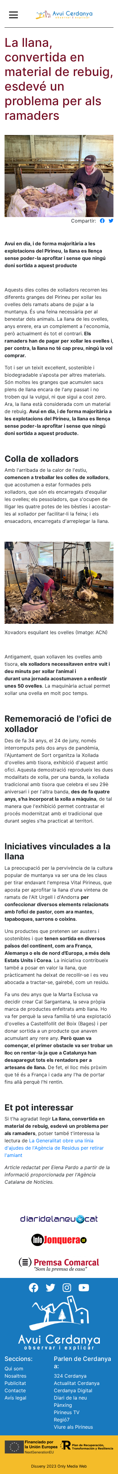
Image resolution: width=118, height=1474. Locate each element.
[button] (102, 221)
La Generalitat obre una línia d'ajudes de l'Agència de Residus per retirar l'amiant (54, 1147)
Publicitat (15, 1383)
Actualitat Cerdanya (77, 1383)
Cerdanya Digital (73, 1390)
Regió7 (62, 1420)
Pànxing (63, 1405)
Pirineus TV (67, 1412)
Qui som (14, 1368)
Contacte (15, 1390)
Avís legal (15, 1398)
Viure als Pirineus (73, 1427)
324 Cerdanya (70, 1376)
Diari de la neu (70, 1398)
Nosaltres (15, 1376)
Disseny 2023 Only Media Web (59, 1466)
